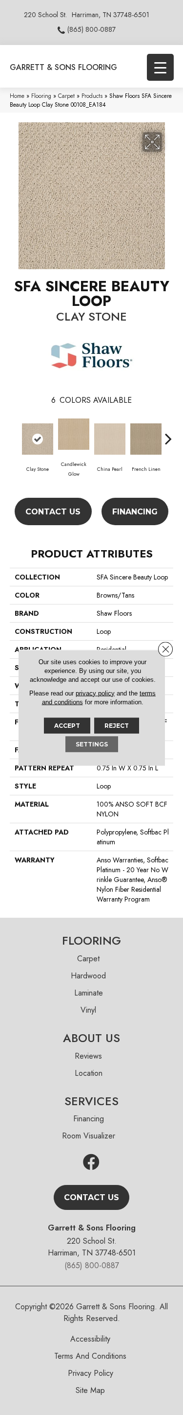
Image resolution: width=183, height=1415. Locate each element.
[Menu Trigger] (160, 67)
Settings (92, 743)
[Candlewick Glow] (74, 434)
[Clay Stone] (38, 439)
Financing (135, 511)
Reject (116, 725)
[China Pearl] (110, 439)
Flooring (41, 96)
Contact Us (53, 511)
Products (91, 96)
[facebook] (91, 1163)
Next (168, 434)
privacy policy (95, 692)
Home (17, 96)
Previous (14, 434)
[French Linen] (146, 439)
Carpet (66, 96)
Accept (67, 725)
